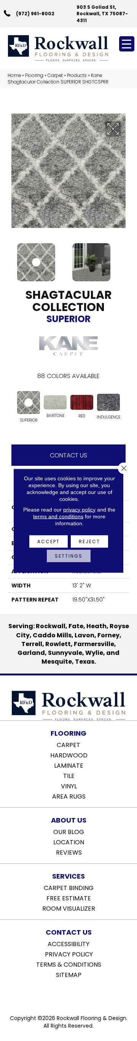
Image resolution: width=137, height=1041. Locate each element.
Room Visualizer (68, 908)
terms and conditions (58, 516)
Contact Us (68, 455)
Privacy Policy (69, 954)
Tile (69, 775)
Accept (48, 541)
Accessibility (68, 943)
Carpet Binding (69, 887)
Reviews (69, 852)
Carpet (55, 75)
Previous (11, 258)
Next (125, 258)
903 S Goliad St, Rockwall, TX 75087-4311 (102, 14)
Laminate (68, 765)
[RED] (81, 402)
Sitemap (68, 974)
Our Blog (68, 831)
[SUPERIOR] (28, 402)
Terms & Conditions (68, 964)
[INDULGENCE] (108, 402)
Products (77, 75)
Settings (69, 555)
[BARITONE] (55, 402)
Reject (89, 541)
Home (14, 75)
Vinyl (69, 785)
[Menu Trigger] (126, 43)
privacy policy (79, 509)
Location (68, 841)
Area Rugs (69, 796)
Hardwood (69, 755)
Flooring (34, 75)
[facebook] (60, 994)
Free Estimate (68, 897)
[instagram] (74, 994)
